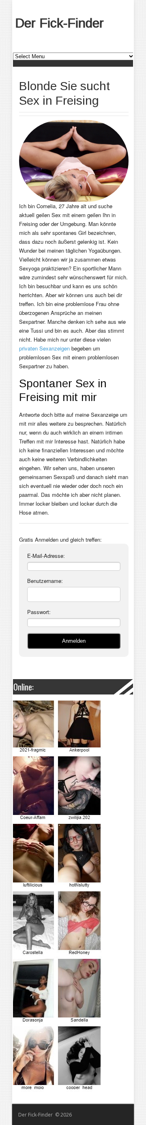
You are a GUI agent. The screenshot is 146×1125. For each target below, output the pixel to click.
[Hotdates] (72, 896)
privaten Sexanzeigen (44, 348)
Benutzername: (45, 581)
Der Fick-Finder (59, 23)
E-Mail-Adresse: (46, 555)
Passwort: (39, 612)
